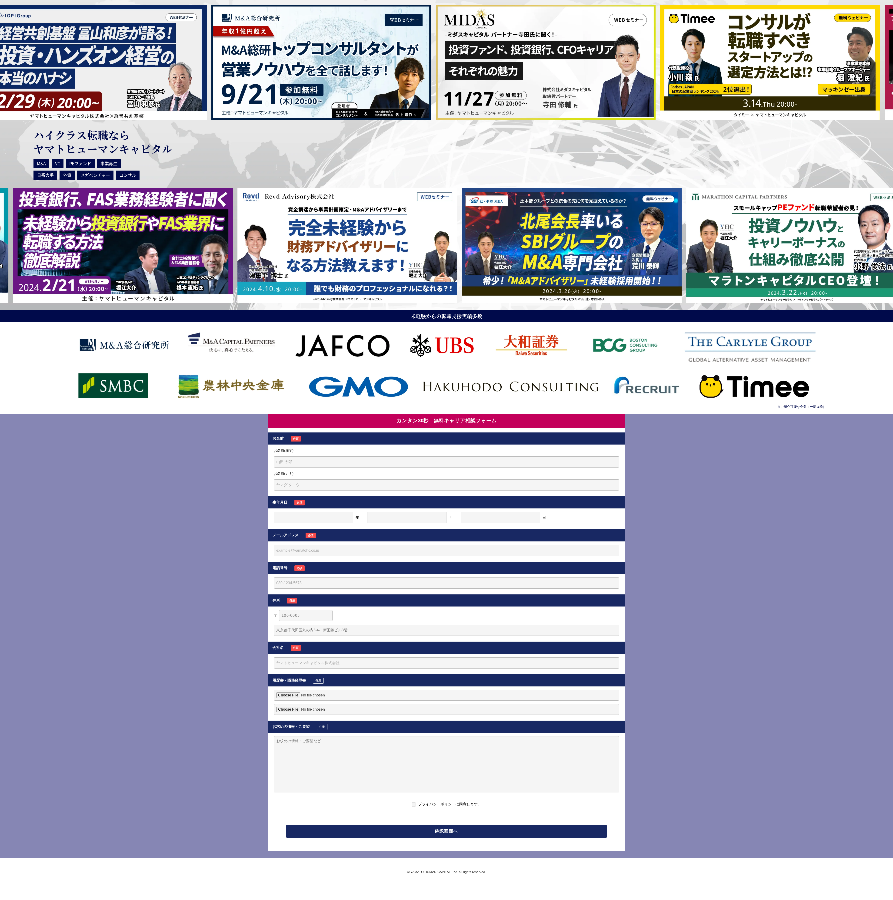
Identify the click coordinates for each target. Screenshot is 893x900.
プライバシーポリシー (436, 804)
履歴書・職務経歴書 (297, 680)
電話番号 (287, 568)
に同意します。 (449, 804)
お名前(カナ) (283, 473)
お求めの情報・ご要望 (299, 727)
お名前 (286, 438)
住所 (284, 600)
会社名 (286, 647)
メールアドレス (293, 535)
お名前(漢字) (283, 450)
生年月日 (287, 502)
